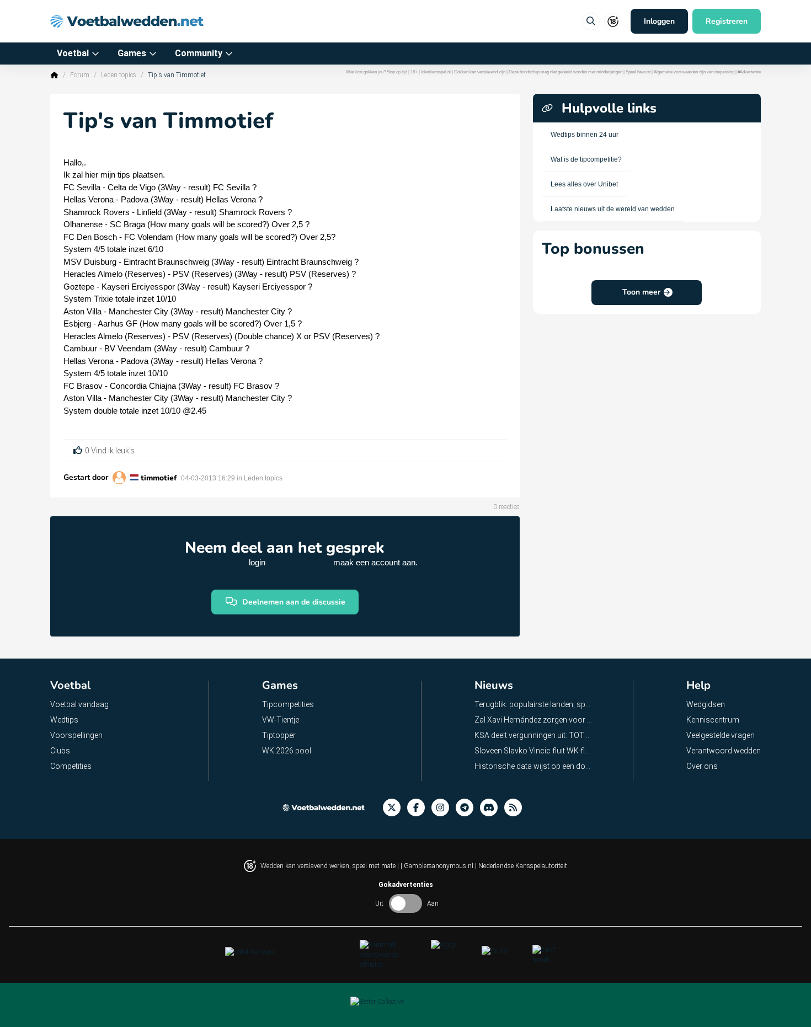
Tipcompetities (288, 704)
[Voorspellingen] (516, 808)
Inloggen (659, 21)
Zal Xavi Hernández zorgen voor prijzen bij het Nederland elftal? (533, 719)
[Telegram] (468, 808)
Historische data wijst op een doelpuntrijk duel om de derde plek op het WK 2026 (533, 766)
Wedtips (64, 719)
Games (132, 53)
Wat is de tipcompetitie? (586, 159)
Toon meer (641, 292)
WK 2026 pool (286, 750)
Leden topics (118, 75)
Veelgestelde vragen (720, 735)
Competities (71, 766)
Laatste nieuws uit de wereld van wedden (613, 209)
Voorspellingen (76, 735)
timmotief (159, 478)
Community (198, 53)
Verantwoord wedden (723, 750)
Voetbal (73, 53)
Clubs (60, 750)
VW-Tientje (280, 719)
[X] (395, 808)
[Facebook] (419, 808)
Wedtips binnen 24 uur (584, 134)
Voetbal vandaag (79, 704)
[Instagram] (443, 808)
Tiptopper (279, 735)
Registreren (727, 21)
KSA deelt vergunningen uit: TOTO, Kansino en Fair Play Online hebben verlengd (533, 735)
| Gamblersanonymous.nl (438, 866)
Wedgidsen (705, 704)
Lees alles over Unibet (584, 184)
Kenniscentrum (712, 719)
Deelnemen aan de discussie (293, 602)
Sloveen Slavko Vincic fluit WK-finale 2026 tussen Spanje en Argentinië (533, 750)
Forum (79, 75)
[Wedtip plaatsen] (590, 21)
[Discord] (492, 808)
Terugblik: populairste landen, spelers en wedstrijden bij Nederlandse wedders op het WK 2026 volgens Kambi (533, 704)
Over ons (702, 766)
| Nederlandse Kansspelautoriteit (521, 866)
